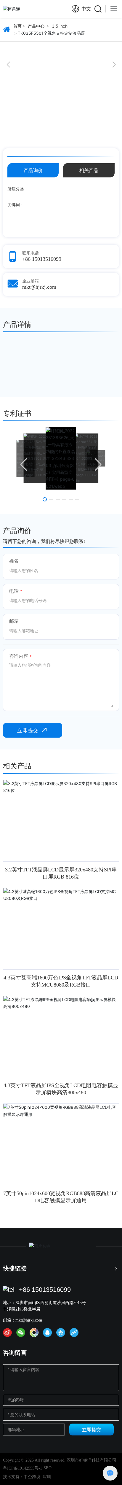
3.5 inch (60, 25)
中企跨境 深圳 (37, 1477)
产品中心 (36, 25)
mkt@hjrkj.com (39, 287)
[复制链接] (74, 1332)
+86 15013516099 (41, 259)
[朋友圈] (34, 1332)
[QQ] (47, 1332)
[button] (8, 64)
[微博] (7, 1332)
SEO (48, 1468)
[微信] (20, 1332)
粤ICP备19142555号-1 (22, 1468)
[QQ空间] (60, 1332)
